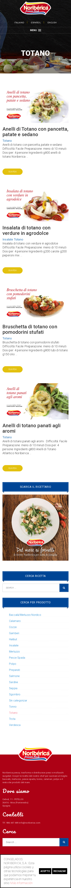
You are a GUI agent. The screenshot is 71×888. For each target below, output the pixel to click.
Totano (7, 140)
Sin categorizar (18, 700)
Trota (12, 719)
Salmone (14, 676)
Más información (21, 883)
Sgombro (14, 694)
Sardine (13, 682)
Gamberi (14, 633)
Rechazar (59, 871)
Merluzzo (14, 651)
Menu (33, 30)
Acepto (45, 871)
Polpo (12, 664)
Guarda (12, 172)
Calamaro (15, 621)
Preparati (14, 670)
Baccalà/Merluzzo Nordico (25, 615)
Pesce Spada (17, 657)
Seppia (13, 688)
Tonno (13, 706)
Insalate (7, 239)
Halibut (13, 639)
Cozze (13, 627)
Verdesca (15, 725)
